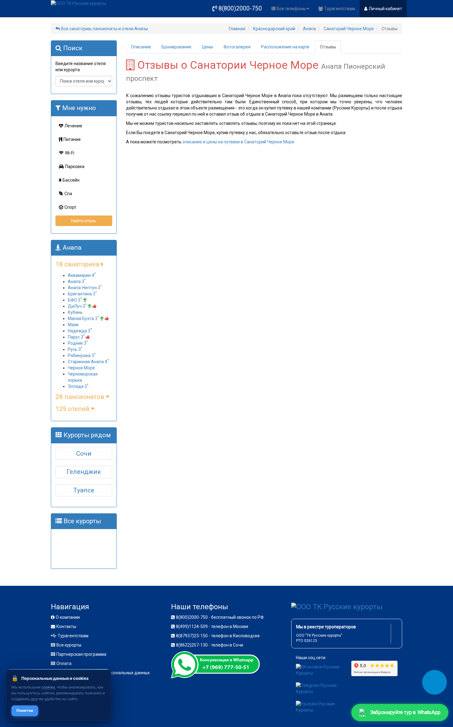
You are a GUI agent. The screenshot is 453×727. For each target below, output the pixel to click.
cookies (48, 687)
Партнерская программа (81, 654)
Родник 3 (78, 343)
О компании (68, 617)
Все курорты (68, 645)
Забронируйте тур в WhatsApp (405, 712)
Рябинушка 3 (82, 355)
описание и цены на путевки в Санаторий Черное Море (238, 141)
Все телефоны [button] (292, 8)
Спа (68, 193)
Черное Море (81, 367)
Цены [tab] (207, 46)
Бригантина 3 (82, 293)
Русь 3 (75, 349)
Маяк (73, 324)
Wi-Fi (69, 152)
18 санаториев (78, 264)
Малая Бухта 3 (83, 318)
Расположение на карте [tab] (285, 46)
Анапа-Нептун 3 (85, 287)
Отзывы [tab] (328, 46)
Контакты (66, 626)
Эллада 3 (78, 386)
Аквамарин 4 (82, 275)
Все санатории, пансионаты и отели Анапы (104, 28)
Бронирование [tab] (176, 46)
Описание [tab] (141, 46)
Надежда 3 (80, 330)
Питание (72, 139)
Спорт (70, 207)
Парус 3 (76, 337)
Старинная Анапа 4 (88, 361)
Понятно (24, 710)
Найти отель (83, 220)
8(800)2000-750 (240, 8)
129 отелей (73, 409)
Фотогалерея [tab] (237, 46)
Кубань (75, 312)
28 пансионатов (80, 396)
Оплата (63, 663)
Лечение (73, 125)
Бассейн (71, 180)
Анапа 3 (77, 281)
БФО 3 (75, 300)
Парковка (74, 166)
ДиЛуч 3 (77, 306)
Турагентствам (339, 8)
